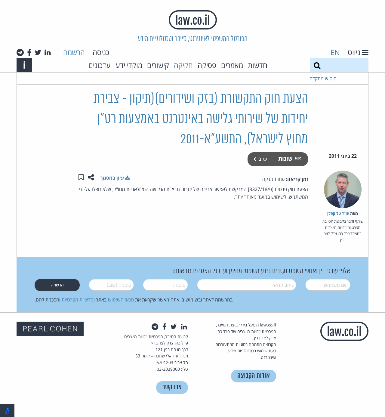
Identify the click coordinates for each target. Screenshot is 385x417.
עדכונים (99, 65)
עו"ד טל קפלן (338, 213)
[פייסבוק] (29, 52)
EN (335, 52)
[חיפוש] (317, 65)
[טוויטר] (38, 52)
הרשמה (74, 52)
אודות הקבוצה (253, 376)
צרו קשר (172, 387)
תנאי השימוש (121, 299)
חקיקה (183, 65)
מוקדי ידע (129, 65)
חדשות (257, 65)
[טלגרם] (20, 52)
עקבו (261, 159)
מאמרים (232, 65)
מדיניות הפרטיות (78, 299)
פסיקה (207, 65)
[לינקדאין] (48, 52)
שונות (285, 158)
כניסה (101, 52)
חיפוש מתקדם (323, 78)
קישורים (158, 65)
